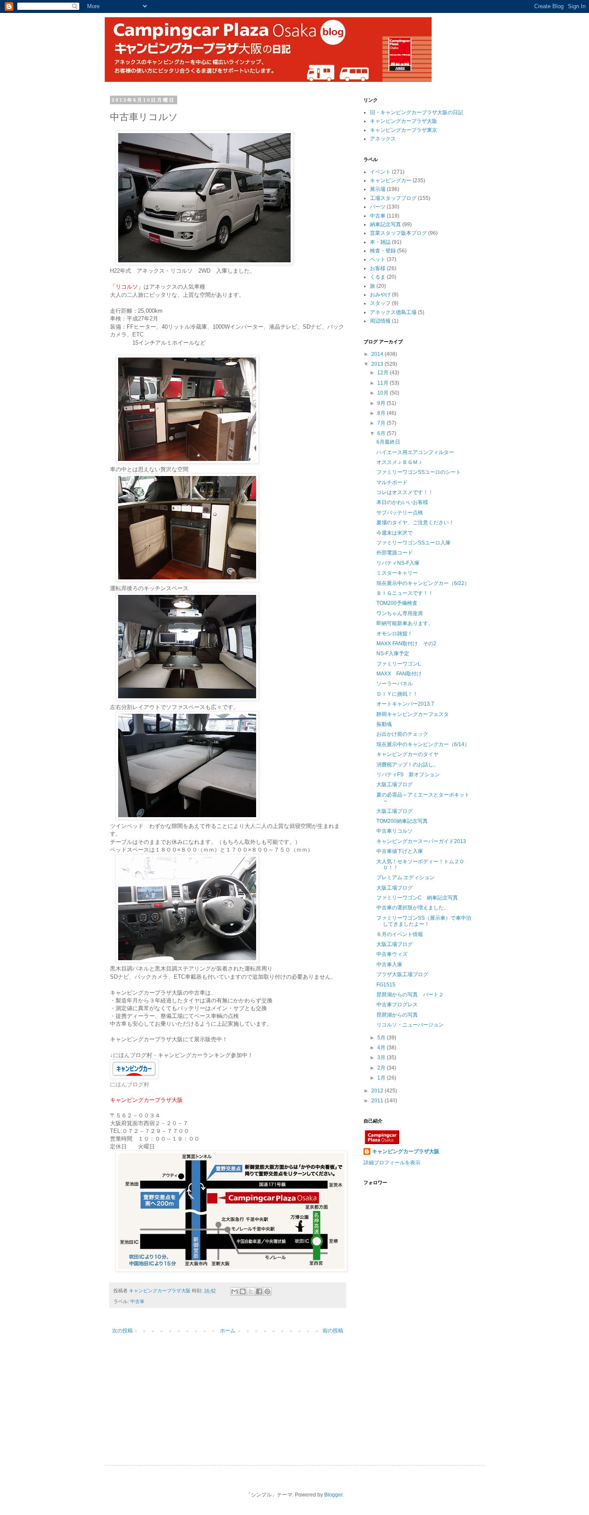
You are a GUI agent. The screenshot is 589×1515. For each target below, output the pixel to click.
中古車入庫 (389, 964)
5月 (382, 1038)
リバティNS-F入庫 (398, 563)
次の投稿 (122, 1331)
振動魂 (384, 724)
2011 (378, 1101)
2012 (378, 1091)
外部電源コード (394, 553)
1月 (382, 1078)
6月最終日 (388, 442)
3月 (382, 1058)
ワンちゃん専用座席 (399, 613)
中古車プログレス (397, 1005)
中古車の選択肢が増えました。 (412, 908)
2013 (378, 364)
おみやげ (380, 295)
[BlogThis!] (242, 1291)
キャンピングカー (390, 180)
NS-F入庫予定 (392, 653)
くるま (377, 277)
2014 (378, 354)
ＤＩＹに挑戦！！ (397, 694)
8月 (382, 413)
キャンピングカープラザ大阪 (403, 121)
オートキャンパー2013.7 (405, 704)
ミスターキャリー (397, 573)
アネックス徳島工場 (393, 312)
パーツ (377, 207)
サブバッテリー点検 (399, 513)
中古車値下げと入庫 (399, 851)
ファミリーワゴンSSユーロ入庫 (413, 543)
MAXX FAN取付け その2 (406, 644)
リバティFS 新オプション (408, 774)
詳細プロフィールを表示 (391, 1163)
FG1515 (385, 985)
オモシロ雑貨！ (394, 634)
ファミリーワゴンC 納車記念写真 (417, 898)
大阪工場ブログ (394, 784)
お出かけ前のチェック (402, 734)
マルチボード (391, 482)
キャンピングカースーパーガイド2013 (421, 841)
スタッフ (380, 303)
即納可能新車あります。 (404, 623)
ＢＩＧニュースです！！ (404, 593)
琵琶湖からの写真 (397, 1015)
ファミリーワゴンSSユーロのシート (418, 472)
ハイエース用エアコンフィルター (415, 452)
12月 (383, 373)
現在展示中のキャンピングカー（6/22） (423, 583)
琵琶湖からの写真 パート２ (410, 995)
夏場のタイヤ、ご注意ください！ (415, 523)
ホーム (227, 1331)
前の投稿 (333, 1331)
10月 (383, 393)
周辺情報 (380, 321)
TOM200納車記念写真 (402, 821)
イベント (380, 172)
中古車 (137, 1301)
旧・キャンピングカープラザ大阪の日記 (416, 112)
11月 (383, 383)
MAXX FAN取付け (399, 674)
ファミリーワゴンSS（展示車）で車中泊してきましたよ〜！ (423, 921)
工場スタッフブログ (393, 198)
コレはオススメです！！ (404, 492)
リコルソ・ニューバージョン (410, 1025)
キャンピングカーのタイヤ (407, 754)
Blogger (333, 1495)
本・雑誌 (380, 242)
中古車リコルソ (394, 831)
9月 (382, 403)
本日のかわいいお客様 (402, 502)
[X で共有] (251, 1291)
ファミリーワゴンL (398, 664)
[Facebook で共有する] (259, 1291)
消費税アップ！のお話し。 (407, 765)
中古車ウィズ (391, 954)
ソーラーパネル (394, 684)
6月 (382, 433)
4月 (382, 1048)
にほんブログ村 (129, 1084)
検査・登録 (383, 251)
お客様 (377, 268)
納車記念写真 (385, 224)
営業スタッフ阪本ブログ (398, 233)
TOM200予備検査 (396, 603)
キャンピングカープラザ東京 (403, 130)
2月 (382, 1068)
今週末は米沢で (394, 533)
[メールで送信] (234, 1291)
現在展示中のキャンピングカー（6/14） (423, 744)
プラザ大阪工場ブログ (402, 974)
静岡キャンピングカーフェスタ (412, 714)
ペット (377, 259)
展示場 (377, 189)
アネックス (383, 139)
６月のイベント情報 (399, 934)
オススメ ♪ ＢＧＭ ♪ (399, 462)
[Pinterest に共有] (267, 1291)
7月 (382, 423)
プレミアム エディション (405, 877)
